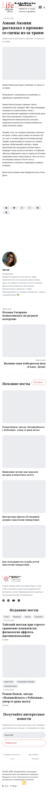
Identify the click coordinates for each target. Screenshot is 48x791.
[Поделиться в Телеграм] (14, 208)
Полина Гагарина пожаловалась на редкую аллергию (20, 315)
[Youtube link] (13, 600)
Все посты (38, 382)
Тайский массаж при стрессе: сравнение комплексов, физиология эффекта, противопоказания (23, 630)
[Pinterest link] (3, 600)
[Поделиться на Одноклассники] (22, 208)
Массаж (27, 617)
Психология (39, 617)
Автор (5, 269)
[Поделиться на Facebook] (37, 208)
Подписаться (11, 743)
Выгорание (17, 617)
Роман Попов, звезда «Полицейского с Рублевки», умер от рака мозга (23, 428)
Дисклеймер (33, 754)
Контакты (35, 759)
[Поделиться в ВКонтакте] (6, 208)
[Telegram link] (18, 600)
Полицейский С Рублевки (25, 682)
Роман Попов (8, 682)
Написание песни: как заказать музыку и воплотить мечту (20, 473)
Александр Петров (10, 686)
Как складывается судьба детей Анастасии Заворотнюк (20, 563)
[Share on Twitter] (29, 208)
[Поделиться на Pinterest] (6, 212)
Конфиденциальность (11, 754)
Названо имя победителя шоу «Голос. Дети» (25, 365)
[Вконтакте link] (8, 600)
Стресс (6, 617)
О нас (12, 759)
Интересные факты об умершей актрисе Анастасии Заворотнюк (20, 518)
